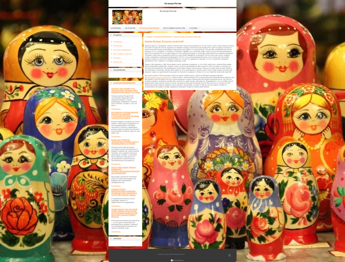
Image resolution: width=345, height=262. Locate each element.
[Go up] (229, 256)
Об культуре (118, 46)
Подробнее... (116, 109)
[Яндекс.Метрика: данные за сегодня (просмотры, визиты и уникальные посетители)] (177, 260)
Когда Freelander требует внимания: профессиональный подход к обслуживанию (125, 170)
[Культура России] (127, 16)
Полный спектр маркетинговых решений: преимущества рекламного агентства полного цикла (124, 192)
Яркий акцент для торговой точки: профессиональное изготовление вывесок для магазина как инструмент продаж (124, 213)
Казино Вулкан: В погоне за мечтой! (164, 41)
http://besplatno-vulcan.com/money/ (158, 77)
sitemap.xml (117, 62)
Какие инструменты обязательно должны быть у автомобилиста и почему (125, 142)
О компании (117, 42)
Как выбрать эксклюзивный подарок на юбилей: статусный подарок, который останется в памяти (125, 115)
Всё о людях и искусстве (122, 54)
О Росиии (116, 58)
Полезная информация (122, 50)
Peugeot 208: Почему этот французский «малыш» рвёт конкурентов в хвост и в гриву (125, 90)
